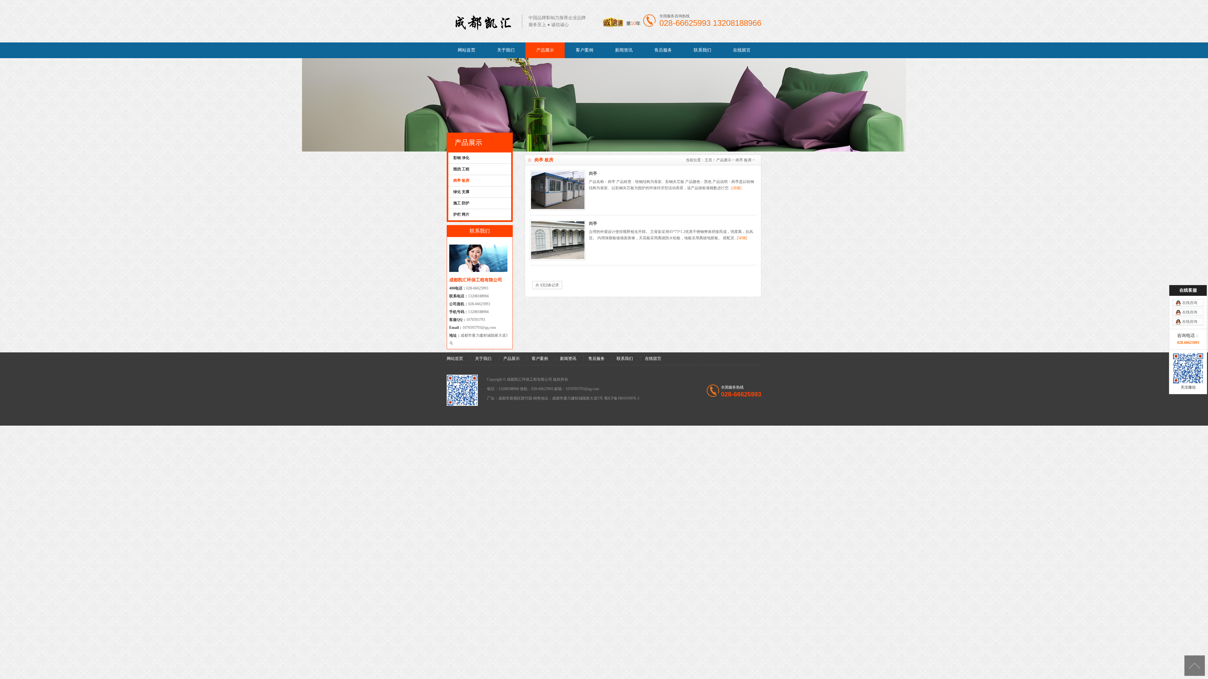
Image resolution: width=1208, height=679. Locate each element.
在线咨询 (1189, 303)
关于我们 (506, 50)
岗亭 (593, 223)
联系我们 (702, 50)
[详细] (736, 188)
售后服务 (663, 50)
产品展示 (545, 50)
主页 (708, 160)
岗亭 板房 (743, 160)
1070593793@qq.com (479, 327)
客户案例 (584, 50)
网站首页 (466, 50)
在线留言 (742, 50)
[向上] (1194, 665)
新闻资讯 (624, 50)
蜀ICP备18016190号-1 (622, 398)
